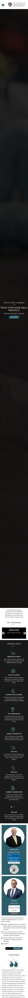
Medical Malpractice (14, 734)
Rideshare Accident (14, 656)
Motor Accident (14, 675)
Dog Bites (14, 812)
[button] (3, 5)
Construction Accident (14, 694)
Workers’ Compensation (14, 792)
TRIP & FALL (14, 772)
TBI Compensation (14, 714)
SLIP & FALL (14, 751)
